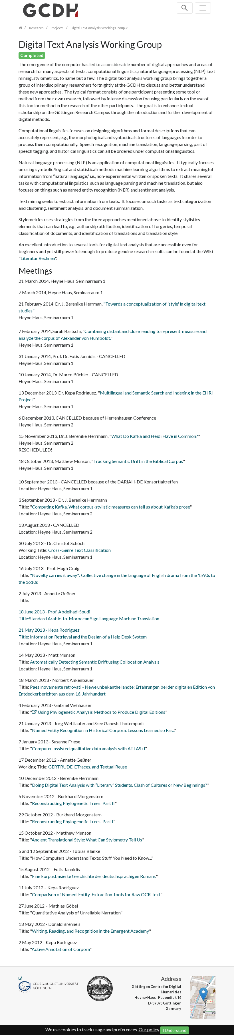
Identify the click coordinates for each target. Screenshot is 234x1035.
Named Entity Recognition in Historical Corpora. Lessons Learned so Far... (103, 730)
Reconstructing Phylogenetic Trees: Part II (73, 803)
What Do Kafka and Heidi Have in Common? (154, 436)
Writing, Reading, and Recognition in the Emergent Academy (90, 931)
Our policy (149, 1029)
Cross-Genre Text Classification (79, 550)
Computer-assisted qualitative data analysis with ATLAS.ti (88, 748)
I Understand (174, 1030)
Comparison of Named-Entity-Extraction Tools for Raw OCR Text (96, 894)
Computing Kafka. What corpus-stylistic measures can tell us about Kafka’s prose (111, 506)
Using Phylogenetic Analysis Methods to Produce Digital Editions (101, 712)
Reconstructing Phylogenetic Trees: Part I (72, 821)
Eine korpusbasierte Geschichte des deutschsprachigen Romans (94, 876)
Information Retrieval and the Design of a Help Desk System (88, 636)
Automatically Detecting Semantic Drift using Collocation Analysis (95, 661)
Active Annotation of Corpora (61, 949)
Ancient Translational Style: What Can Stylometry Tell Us (87, 839)
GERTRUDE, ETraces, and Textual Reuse (87, 766)
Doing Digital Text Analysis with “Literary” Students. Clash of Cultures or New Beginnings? (119, 785)
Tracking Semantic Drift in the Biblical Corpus (138, 461)
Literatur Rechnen (38, 258)
